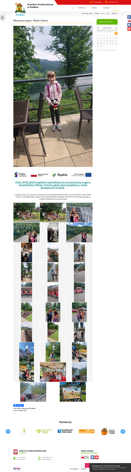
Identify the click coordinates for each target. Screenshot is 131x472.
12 (107, 38)
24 (101, 43)
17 (101, 41)
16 (98, 41)
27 (110, 43)
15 (116, 38)
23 (98, 43)
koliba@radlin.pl (97, 2)
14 (113, 38)
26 (107, 43)
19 (107, 41)
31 (101, 46)
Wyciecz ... (114, 13)
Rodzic (94, 8)
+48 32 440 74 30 (113, 2)
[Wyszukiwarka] (115, 8)
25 (104, 43)
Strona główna (72, 8)
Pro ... (102, 13)
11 (104, 38)
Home (90, 13)
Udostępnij (20, 405)
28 (113, 43)
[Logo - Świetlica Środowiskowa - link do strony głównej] (33, 10)
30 (98, 46)
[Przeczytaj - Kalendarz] (109, 22)
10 (101, 38)
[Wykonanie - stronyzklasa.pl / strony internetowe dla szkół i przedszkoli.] (16, 469)
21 (113, 41)
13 (110, 38)
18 (104, 41)
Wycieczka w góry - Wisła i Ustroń (30, 20)
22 (116, 41)
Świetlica (82, 8)
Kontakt (106, 8)
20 (110, 41)
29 (116, 43)
